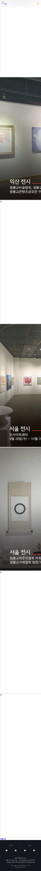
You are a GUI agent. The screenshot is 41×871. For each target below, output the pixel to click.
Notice (11, 845)
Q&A (29, 845)
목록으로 (3, 839)
